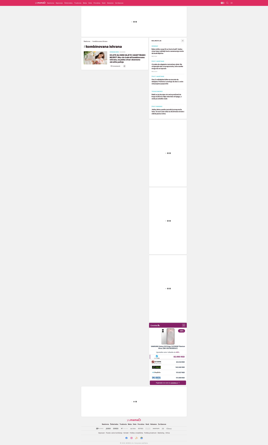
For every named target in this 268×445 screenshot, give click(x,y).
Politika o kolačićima (136, 433)
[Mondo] (99, 428)
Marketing (161, 433)
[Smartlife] (156, 428)
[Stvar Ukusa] (124, 428)
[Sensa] (140, 428)
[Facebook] (126, 438)
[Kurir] (108, 428)
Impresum (101, 433)
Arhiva (168, 433)
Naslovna (87, 41)
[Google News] (141, 438)
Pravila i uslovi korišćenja (114, 433)
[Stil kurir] (163, 428)
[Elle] (148, 428)
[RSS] (136, 438)
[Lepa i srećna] (133, 428)
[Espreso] (115, 428)
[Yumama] (40, 3)
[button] (115, 66)
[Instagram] (131, 438)
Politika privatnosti (150, 433)
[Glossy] (169, 428)
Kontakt (126, 433)
